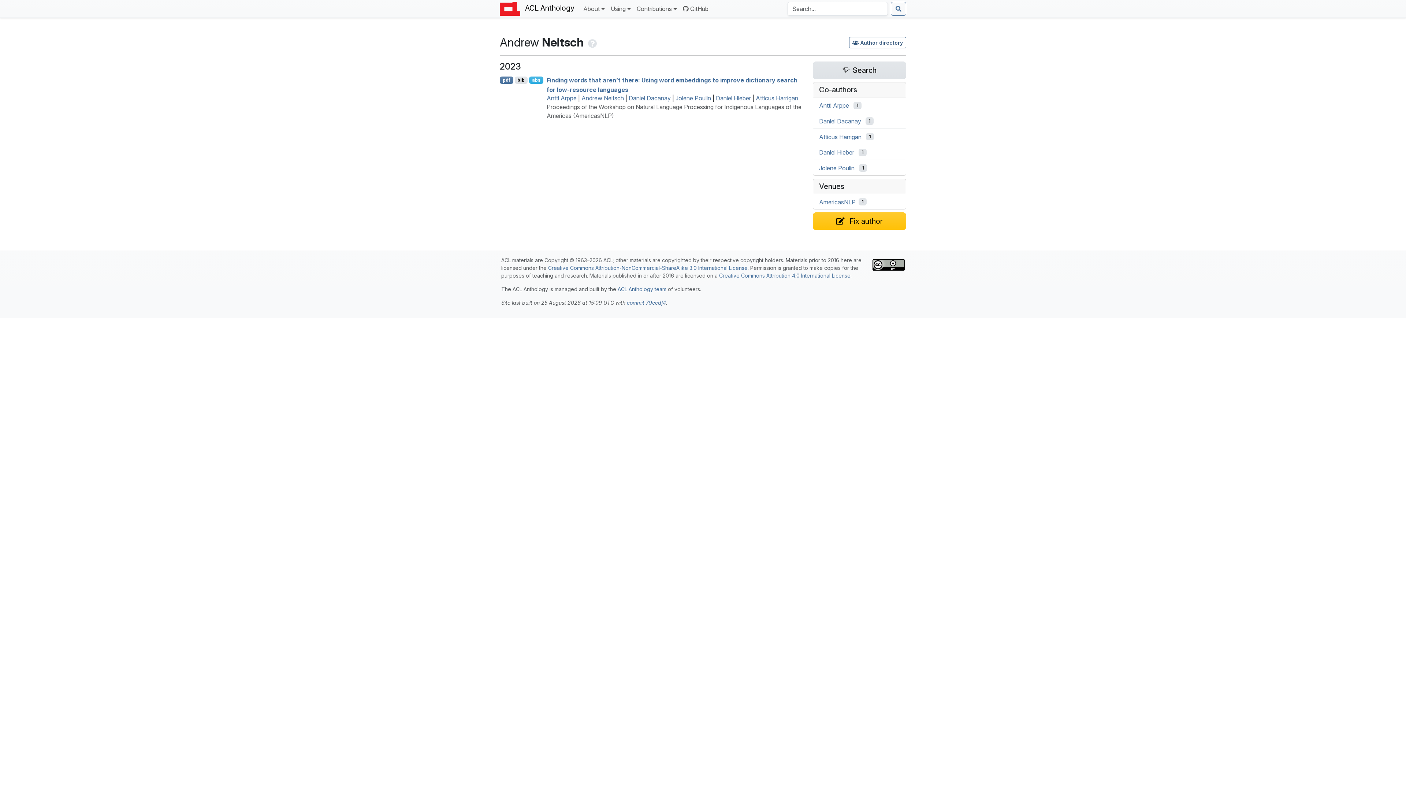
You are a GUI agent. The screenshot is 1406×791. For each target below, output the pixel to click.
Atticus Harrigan (777, 98)
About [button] (591, 8)
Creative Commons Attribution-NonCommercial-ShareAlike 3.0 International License (648, 268)
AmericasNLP (837, 201)
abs (536, 80)
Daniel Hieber (733, 98)
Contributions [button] (654, 8)
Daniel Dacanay (650, 98)
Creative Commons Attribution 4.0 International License (785, 275)
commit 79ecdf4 (646, 303)
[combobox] (838, 9)
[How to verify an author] (592, 42)
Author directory (881, 43)
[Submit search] (898, 9)
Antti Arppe (562, 98)
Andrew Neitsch (602, 98)
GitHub (699, 8)
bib (521, 80)
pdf (506, 80)
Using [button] (618, 8)
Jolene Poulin (693, 98)
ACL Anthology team (642, 289)
